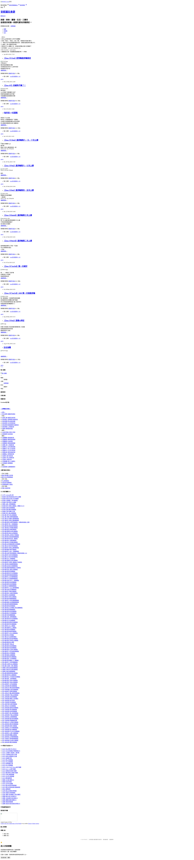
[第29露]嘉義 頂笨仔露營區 (9, 549)
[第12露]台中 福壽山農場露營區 (10, 518)
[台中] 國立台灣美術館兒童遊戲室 (11, 787)
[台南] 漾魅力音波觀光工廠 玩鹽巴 (11, 794)
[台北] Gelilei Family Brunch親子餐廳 (11, 767)
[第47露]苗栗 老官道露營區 (9, 582)
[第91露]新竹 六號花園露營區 (10, 662)
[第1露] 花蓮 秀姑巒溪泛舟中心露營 (11, 496)
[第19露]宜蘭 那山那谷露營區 (10, 531)
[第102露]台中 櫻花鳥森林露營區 (10, 687)
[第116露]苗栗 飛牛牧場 (8, 700)
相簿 (5, 29)
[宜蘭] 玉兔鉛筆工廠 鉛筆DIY (10, 798)
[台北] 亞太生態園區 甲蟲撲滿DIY (11, 751)
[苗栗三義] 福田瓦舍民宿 (8, 417)
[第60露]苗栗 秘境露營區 (8, 606)
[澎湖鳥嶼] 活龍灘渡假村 (8, 466)
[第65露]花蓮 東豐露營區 (8, 615)
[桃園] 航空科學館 (7, 781)
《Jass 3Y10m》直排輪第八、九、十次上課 (21, 140)
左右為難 (7, 347)
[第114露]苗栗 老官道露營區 (9, 696)
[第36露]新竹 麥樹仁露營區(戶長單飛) (12, 562)
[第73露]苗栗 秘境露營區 (8, 629)
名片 (5, 32)
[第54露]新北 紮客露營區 (8, 595)
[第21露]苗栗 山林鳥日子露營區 (10, 535)
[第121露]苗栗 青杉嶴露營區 (9, 709)
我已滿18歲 (3, 857)
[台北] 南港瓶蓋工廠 (7, 763)
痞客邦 (10, 73)
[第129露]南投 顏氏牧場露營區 (10, 724)
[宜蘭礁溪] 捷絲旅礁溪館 (8, 443)
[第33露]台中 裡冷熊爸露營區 (10, 556)
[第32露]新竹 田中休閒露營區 (10, 555)
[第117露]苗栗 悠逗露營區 (9, 702)
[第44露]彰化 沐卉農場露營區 (10, 576)
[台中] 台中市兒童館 (7, 783)
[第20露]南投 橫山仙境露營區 (10, 533)
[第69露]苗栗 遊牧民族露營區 (10, 622)
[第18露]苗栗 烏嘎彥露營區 (9, 529)
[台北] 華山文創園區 (7, 760)
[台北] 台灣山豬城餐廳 (8, 774)
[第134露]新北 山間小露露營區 (10, 733)
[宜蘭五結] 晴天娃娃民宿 (8, 452)
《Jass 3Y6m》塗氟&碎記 (14, 320)
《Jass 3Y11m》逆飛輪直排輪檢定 (17, 58)
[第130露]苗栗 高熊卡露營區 (9, 726)
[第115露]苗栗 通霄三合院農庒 (10, 698)
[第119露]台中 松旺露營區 (9, 706)
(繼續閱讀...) (4, 70)
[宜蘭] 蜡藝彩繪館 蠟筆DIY (9, 800)
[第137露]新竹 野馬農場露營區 (10, 738)
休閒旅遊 (13, 26)
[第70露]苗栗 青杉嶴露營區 (9, 624)
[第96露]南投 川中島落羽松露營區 (11, 676)
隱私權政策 (105, 839)
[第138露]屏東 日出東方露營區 (10, 740)
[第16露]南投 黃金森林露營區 (10, 526)
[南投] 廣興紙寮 (6, 789)
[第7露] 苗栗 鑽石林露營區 (9, 509)
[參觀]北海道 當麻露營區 (8, 671)
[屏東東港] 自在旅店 (7, 434)
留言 (13, 73)
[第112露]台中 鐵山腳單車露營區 (10, 693)
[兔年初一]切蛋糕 (11, 113)
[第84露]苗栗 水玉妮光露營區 (10, 649)
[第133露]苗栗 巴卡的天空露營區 (10, 731)
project (37, 823)
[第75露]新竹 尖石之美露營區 (10, 633)
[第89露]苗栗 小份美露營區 (9, 658)
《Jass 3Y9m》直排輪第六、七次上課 (19, 166)
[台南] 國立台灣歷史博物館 (9, 791)
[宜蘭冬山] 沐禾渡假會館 (8, 446)
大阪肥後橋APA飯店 (7, 484)
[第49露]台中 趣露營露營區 (9, 586)
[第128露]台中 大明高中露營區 (10, 722)
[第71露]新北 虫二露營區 (8, 626)
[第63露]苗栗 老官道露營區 (9, 611)
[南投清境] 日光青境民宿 (8, 423)
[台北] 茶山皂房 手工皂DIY (9, 749)
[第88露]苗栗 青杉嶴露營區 (9, 656)
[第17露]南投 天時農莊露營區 (10, 527)
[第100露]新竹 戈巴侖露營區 (9, 684)
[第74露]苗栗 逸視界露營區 (9, 631)
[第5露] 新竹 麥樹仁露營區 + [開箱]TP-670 (13, 506)
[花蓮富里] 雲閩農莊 (7, 463)
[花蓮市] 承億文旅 (7, 459)
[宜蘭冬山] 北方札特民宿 (8, 450)
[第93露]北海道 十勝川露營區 (10, 666)
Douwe (30, 823)
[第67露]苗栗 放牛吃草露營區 (10, 618)
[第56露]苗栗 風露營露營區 (9, 598)
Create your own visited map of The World (11, 823)
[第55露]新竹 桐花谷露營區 (9, 596)
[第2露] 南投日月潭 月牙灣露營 (10, 498)
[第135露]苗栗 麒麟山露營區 (9, 735)
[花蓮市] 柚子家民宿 (7, 455)
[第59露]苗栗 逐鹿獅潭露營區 (10, 604)
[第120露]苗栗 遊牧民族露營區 (10, 707)
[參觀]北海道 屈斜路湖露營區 (10, 667)
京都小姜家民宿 (6, 488)
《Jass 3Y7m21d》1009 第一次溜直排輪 (19, 293)
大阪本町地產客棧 (6, 482)
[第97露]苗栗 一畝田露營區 (9, 678)
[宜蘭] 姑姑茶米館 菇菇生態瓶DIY (11, 803)
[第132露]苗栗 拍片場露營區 (9, 729)
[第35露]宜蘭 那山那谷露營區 (10, 560)
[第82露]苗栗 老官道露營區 (9, 646)
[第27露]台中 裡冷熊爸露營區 (10, 546)
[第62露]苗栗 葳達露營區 (8, 609)
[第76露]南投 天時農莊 (8, 635)
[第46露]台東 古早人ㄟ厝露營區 (10, 580)
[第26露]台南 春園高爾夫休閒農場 (11, 544)
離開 (9, 857)
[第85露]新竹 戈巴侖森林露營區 (10, 651)
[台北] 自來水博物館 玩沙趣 (9, 756)
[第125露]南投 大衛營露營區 (9, 716)
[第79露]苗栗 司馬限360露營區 (10, 640)
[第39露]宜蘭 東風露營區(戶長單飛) (11, 567)
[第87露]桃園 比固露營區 (8, 655)
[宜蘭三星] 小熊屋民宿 (8, 445)
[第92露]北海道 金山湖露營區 (10, 664)
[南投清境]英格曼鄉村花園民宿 (10, 425)
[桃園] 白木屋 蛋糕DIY (8, 780)
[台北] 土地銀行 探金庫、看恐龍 (10, 752)
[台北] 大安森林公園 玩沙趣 (9, 754)
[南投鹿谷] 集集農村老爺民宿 (10, 419)
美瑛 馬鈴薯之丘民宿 (7, 475)
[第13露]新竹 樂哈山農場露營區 (10, 520)
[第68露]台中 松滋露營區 (8, 620)
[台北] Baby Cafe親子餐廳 (9, 769)
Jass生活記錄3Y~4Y (15, 76)
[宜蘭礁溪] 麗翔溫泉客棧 (8, 439)
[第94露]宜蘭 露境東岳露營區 (10, 673)
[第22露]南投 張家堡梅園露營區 (10, 536)
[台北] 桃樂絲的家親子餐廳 (9, 771)
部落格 (5, 31)
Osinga (33, 823)
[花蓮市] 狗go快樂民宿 (8, 457)
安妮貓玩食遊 (8, 11)
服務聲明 (111, 839)
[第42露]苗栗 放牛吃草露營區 (10, 573)
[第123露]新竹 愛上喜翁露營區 (10, 713)
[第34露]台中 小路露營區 (8, 558)
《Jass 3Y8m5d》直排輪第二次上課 (18, 241)
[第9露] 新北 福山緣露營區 (9, 513)
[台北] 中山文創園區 (7, 761)
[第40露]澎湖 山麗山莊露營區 (10, 569)
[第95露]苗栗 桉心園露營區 (9, 675)
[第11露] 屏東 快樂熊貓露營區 (10, 516)
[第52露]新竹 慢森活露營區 (9, 591)
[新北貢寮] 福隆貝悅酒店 (8, 414)
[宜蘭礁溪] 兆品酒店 (7, 441)
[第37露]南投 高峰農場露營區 (10, 564)
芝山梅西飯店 (5, 480)
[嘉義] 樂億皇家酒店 (7, 428)
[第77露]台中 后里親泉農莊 (9, 636)
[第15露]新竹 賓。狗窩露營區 (10, 524)
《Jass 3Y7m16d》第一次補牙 (15, 266)
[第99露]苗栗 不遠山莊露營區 (10, 682)
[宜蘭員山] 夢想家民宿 (8, 454)
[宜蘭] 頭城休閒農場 (7, 801)
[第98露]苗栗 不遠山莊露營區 (10, 680)
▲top (2, 79)
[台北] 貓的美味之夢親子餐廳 (10, 772)
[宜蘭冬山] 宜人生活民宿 (8, 448)
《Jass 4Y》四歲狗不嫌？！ (15, 85)
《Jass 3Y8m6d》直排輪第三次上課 (18, 215)
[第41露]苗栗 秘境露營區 (8, 571)
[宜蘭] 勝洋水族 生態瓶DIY (9, 796)
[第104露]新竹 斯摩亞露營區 (9, 691)
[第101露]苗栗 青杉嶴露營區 (9, 686)
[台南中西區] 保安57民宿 (8, 432)
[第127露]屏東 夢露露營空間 (9, 720)
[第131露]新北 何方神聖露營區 (10, 727)
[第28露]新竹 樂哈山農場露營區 (10, 547)
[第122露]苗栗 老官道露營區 (9, 711)
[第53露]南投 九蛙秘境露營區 (10, 593)
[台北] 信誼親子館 (7, 758)
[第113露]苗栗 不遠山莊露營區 (10, 695)
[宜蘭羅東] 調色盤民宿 (8, 437)
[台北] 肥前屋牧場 (7, 778)
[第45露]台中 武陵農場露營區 (10, 578)
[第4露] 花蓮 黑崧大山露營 (9, 502)
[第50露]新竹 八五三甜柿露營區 (10, 587)
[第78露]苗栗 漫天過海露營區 (10, 638)
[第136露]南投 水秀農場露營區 (10, 736)
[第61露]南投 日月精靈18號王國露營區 (12, 607)
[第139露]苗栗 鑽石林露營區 (9, 742)
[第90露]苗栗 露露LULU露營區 (10, 660)
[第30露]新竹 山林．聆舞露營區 (10, 551)
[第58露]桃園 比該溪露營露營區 (10, 602)
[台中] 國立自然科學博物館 (9, 785)
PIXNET (85, 839)
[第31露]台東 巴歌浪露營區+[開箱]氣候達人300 (14, 553)
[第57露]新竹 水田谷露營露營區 (10, 600)
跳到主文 (3, 16)
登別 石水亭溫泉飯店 (7, 477)
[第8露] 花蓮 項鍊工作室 (8, 511)
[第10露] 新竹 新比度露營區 (9, 515)
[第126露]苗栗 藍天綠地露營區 (10, 718)
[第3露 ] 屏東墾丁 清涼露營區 (10, 500)
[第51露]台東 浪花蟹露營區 (9, 589)
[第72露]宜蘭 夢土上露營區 (9, 627)
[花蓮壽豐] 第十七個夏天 (8, 461)
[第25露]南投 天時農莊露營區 (10, 542)
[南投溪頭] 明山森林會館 (8, 421)
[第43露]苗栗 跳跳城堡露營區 (10, 575)
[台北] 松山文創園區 (7, 765)
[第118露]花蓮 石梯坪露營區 (9, 704)
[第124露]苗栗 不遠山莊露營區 (10, 715)
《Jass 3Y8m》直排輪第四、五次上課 (19, 190)
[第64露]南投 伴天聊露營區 (9, 613)
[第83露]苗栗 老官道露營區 (9, 647)
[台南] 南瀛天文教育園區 (8, 792)
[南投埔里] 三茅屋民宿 (8, 426)
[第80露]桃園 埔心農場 (8, 642)
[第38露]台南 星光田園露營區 (10, 566)
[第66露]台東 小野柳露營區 (9, 616)
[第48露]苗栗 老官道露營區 (9, 584)
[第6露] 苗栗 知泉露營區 (8, 507)
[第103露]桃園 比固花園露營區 (10, 689)
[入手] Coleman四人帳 (7, 495)
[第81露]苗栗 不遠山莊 (8, 644)
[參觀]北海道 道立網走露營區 (10, 669)
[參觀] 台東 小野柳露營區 (9, 504)
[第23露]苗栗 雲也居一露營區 (10, 538)
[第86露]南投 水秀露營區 (8, 653)
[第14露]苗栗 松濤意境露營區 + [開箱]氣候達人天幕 (15, 522)
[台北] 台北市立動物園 (8, 776)
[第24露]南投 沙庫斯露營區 (9, 540)
